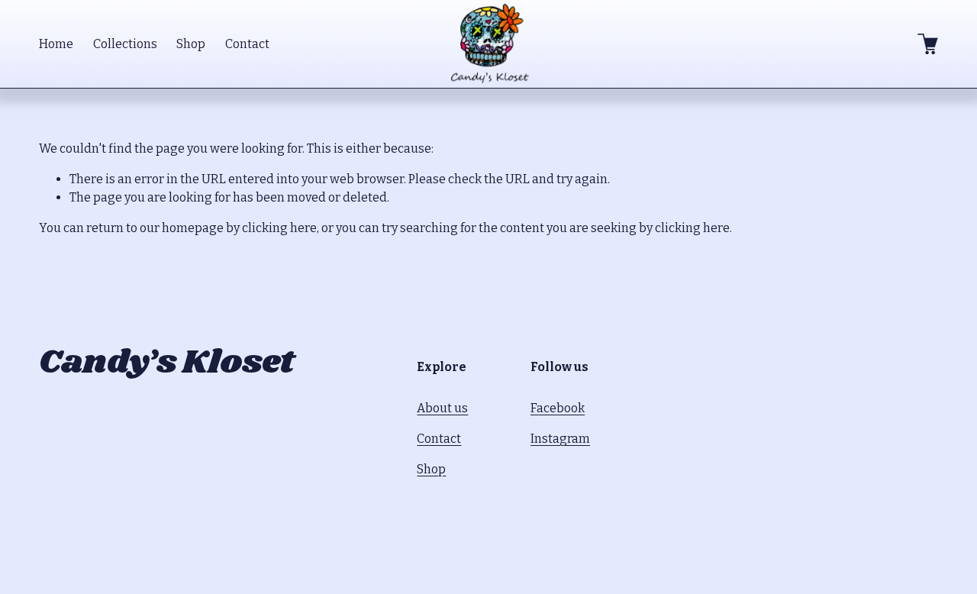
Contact (247, 44)
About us (442, 408)
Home (56, 44)
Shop (190, 44)
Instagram (560, 438)
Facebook (557, 408)
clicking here (279, 228)
